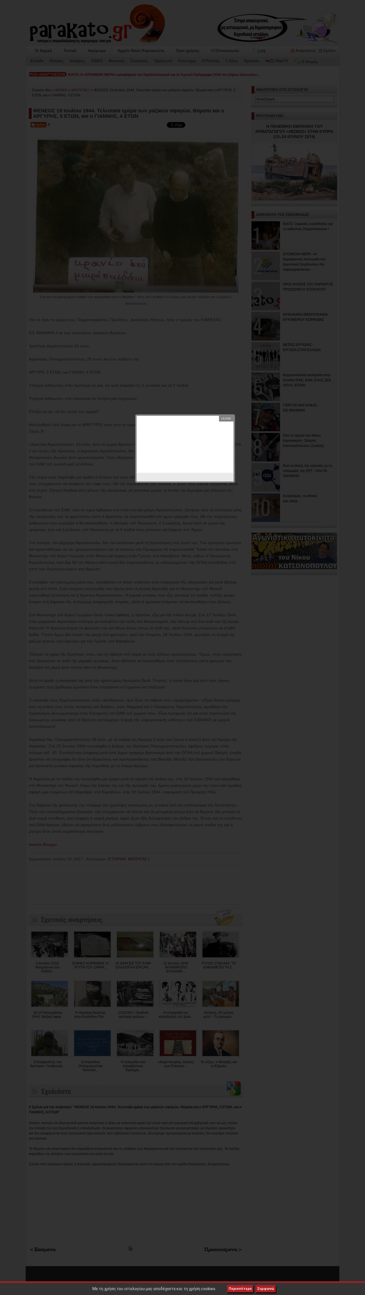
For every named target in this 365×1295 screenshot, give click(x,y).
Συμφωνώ (265, 1289)
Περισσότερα (240, 1289)
